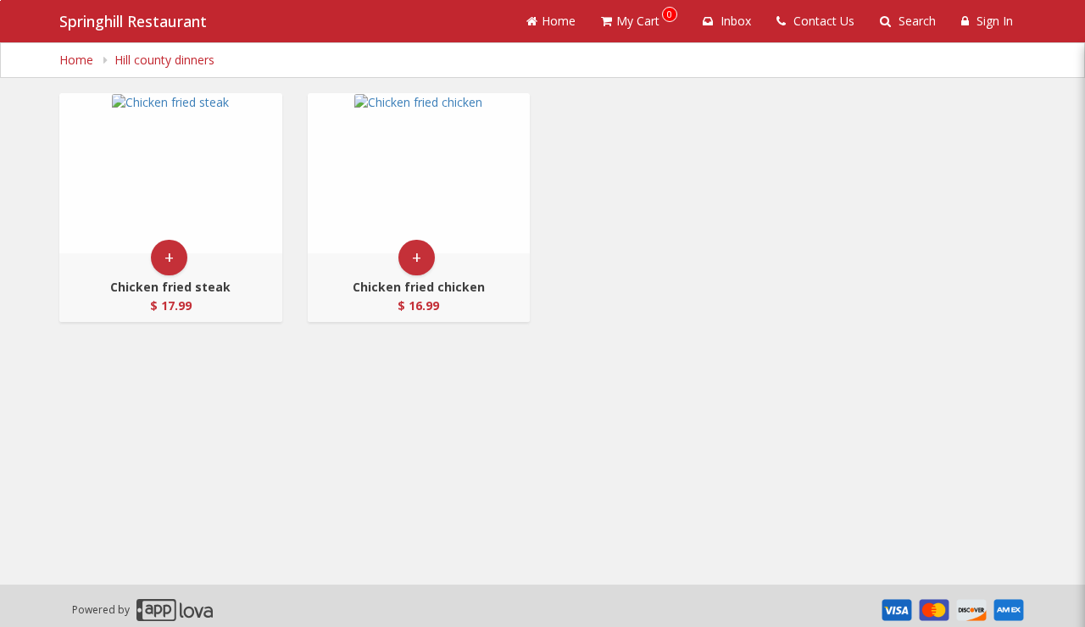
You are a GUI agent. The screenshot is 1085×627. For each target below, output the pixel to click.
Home (559, 21)
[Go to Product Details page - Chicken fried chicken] (419, 173)
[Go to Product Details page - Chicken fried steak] (170, 173)
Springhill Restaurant (133, 21)
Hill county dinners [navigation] (164, 60)
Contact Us (822, 21)
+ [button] (169, 257)
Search (915, 21)
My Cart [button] (644, 18)
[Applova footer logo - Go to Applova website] (174, 609)
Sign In (993, 21)
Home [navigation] (78, 60)
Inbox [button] (734, 21)
